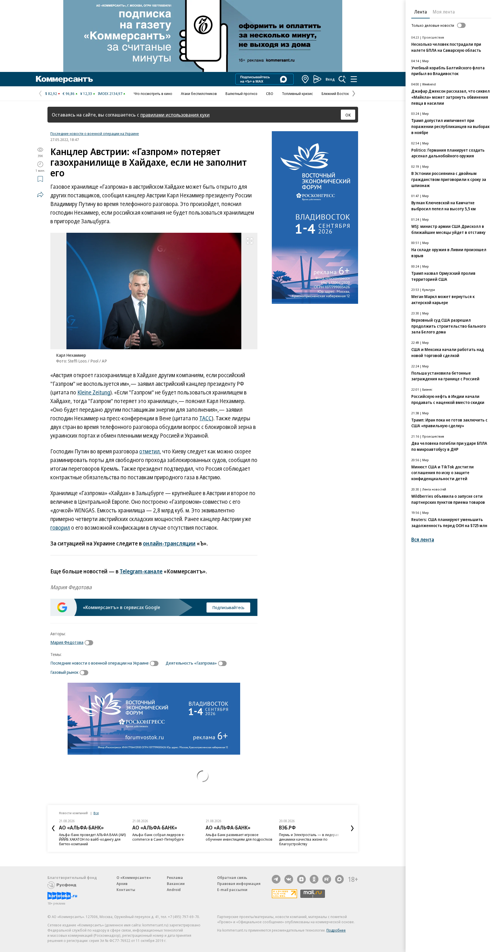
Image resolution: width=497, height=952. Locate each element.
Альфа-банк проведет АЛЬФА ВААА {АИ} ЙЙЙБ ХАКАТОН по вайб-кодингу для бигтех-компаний (92, 839)
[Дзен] (301, 879)
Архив (121, 883)
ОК (348, 115)
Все (96, 813)
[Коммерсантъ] (64, 79)
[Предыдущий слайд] (53, 828)
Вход (330, 79)
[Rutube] (326, 879)
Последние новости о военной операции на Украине (94, 133)
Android (174, 889)
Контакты (125, 889)
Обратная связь (232, 877)
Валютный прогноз (241, 93)
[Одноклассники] (314, 879)
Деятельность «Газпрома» (191, 663)
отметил (149, 451)
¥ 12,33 (86, 93)
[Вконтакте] (288, 879)
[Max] (339, 879)
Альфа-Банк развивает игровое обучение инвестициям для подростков (239, 837)
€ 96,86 (68, 93)
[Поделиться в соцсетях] (40, 194)
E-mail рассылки (232, 889)
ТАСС (205, 418)
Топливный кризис (297, 93)
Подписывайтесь (228, 607)
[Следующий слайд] (352, 828)
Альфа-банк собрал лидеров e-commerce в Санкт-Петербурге (158, 837)
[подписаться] (90, 642)
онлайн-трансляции (169, 543)
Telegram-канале (141, 571)
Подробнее (336, 930)
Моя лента (444, 12)
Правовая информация (239, 883)
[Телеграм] (276, 879)
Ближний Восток (335, 93)
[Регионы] (305, 79)
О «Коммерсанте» (133, 877)
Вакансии (176, 883)
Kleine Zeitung (93, 392)
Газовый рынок (64, 672)
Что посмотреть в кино (153, 93)
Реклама (175, 877)
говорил (60, 527)
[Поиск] (342, 79)
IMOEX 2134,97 (110, 93)
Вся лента (422, 539)
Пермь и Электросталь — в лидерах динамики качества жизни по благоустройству (309, 839)
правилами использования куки (175, 114)
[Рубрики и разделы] (353, 79)
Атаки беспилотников (199, 93)
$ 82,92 (51, 93)
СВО (269, 93)
